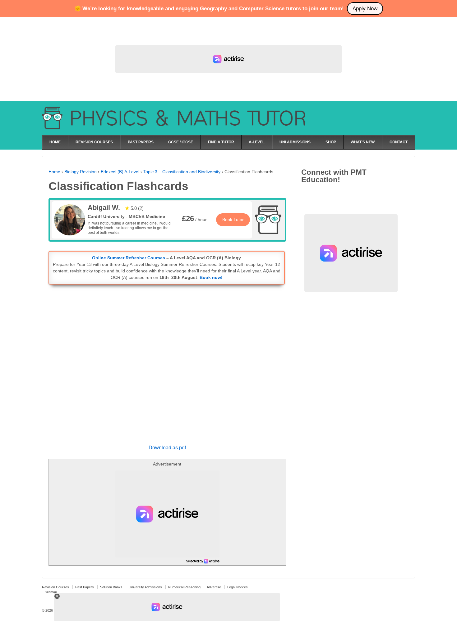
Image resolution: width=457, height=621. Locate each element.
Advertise (214, 587)
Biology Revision (80, 171)
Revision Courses (55, 587)
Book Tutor (233, 219)
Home (54, 171)
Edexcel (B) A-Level (120, 171)
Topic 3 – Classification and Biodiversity (181, 171)
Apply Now (365, 9)
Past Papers (84, 587)
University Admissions (145, 587)
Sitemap (51, 592)
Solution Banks (111, 587)
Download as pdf (167, 447)
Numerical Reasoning (184, 587)
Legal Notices (237, 587)
